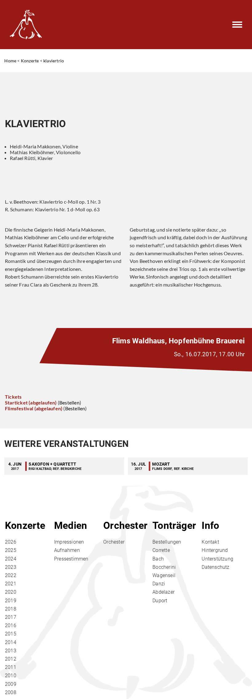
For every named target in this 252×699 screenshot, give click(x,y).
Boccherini (164, 567)
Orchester (125, 525)
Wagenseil (163, 575)
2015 (10, 634)
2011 (10, 667)
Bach (158, 559)
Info (210, 525)
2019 (10, 600)
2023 (10, 567)
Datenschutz (215, 567)
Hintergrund (215, 550)
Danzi (158, 584)
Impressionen (69, 542)
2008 (10, 692)
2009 (10, 684)
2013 (10, 651)
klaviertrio (53, 60)
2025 (10, 550)
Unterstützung (217, 559)
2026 (10, 542)
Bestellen (69, 402)
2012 (10, 659)
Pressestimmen (71, 559)
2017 (10, 617)
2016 (10, 625)
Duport (159, 600)
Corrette (161, 550)
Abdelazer (163, 592)
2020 (10, 592)
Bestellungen (166, 542)
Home (10, 60)
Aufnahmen (67, 550)
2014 (10, 642)
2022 (10, 575)
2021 (10, 584)
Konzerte (30, 60)
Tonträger (174, 525)
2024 (10, 559)
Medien (70, 525)
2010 (10, 675)
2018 (10, 609)
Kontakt (210, 542)
